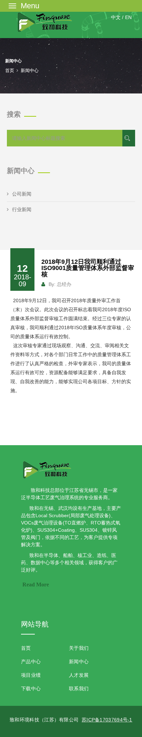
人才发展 (79, 675)
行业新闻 (21, 209)
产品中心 (31, 661)
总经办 (64, 284)
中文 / (117, 17)
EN (128, 17)
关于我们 (79, 648)
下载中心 (31, 688)
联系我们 (79, 688)
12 (22, 275)
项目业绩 (31, 675)
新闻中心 (79, 661)
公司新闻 (21, 194)
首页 (9, 70)
